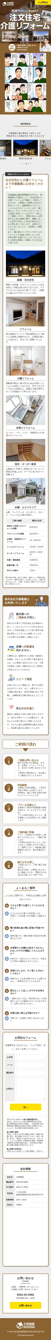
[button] (2, 152)
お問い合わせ (25, 1305)
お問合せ (44, 2)
